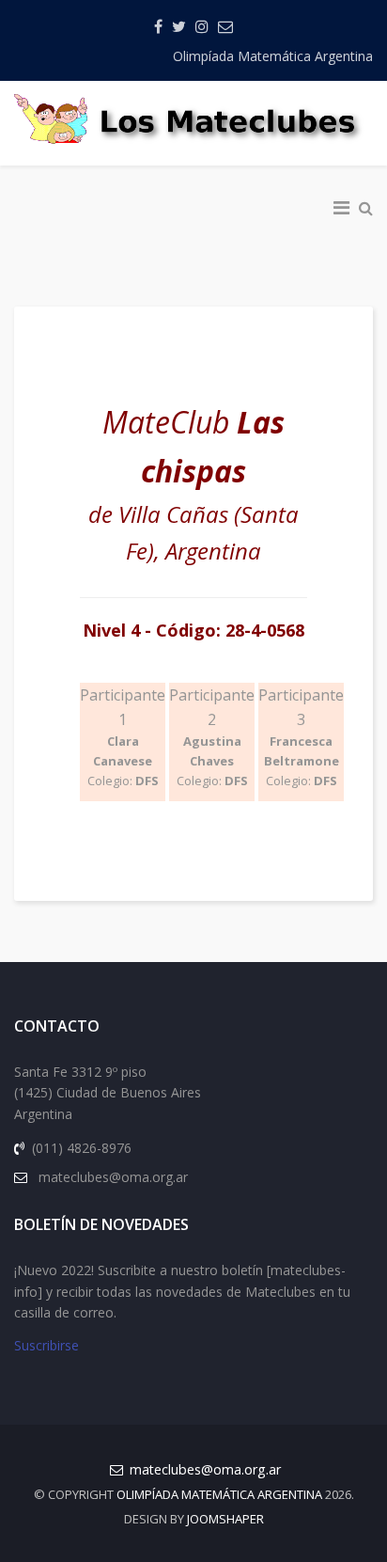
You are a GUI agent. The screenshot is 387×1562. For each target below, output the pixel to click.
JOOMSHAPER (225, 1518)
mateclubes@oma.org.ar (205, 1469)
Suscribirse (46, 1345)
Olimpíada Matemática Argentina (273, 56)
